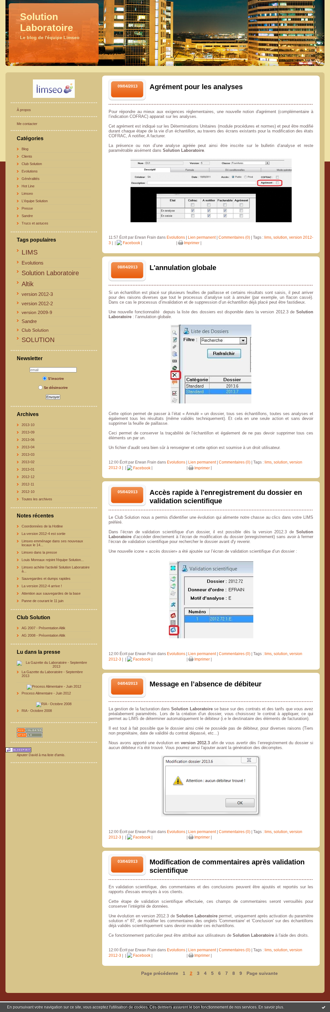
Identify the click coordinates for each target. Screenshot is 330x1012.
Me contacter (27, 124)
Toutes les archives (37, 499)
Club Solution (32, 164)
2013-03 (28, 454)
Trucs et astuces (35, 223)
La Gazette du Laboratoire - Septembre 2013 (52, 674)
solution (280, 237)
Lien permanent (202, 237)
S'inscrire (56, 379)
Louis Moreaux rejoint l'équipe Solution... (53, 560)
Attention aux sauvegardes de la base (51, 593)
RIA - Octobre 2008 (37, 711)
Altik (28, 283)
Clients (27, 156)
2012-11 (28, 484)
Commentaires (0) (234, 237)
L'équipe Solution (35, 201)
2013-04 (28, 447)
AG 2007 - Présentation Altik (43, 628)
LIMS (30, 252)
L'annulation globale (183, 268)
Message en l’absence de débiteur (206, 684)
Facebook (131, 243)
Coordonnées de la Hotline (42, 526)
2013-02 (28, 462)
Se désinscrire (56, 388)
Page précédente (159, 973)
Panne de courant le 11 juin (42, 601)
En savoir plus (270, 1007)
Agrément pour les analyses (196, 87)
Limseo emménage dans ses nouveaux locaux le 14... (52, 543)
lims (267, 237)
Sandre (27, 216)
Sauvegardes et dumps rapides (46, 578)
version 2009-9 (37, 312)
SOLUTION (38, 339)
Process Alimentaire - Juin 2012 (46, 693)
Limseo (27, 193)
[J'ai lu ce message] (323, 1007)
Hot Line (28, 186)
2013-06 (28, 440)
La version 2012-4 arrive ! (42, 586)
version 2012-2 (37, 303)
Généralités (31, 179)
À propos (24, 110)
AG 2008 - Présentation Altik (43, 635)
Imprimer (191, 243)
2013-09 (28, 432)
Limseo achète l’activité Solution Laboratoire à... (56, 569)
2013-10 (28, 425)
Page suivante (262, 973)
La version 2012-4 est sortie (43, 534)
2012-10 (28, 492)
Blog (25, 149)
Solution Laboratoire (46, 22)
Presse (27, 208)
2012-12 (28, 477)
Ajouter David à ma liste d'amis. (41, 755)
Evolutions (30, 171)
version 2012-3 (37, 294)
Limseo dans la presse (39, 552)
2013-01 (28, 469)
